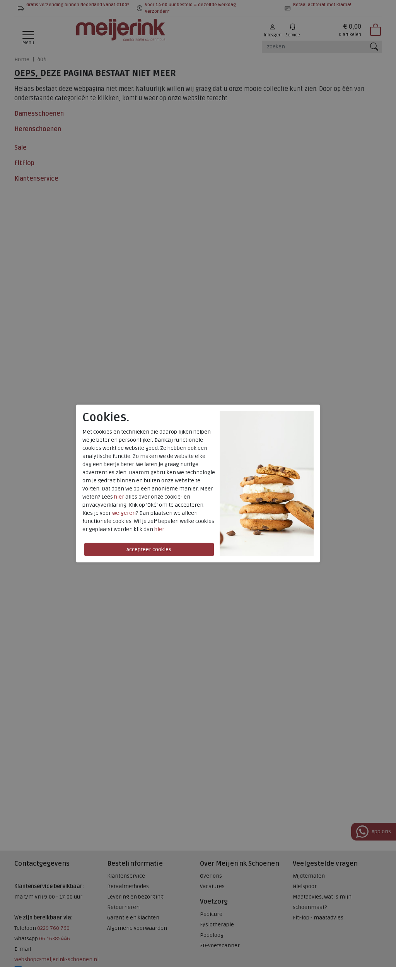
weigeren (124, 513)
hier (119, 497)
